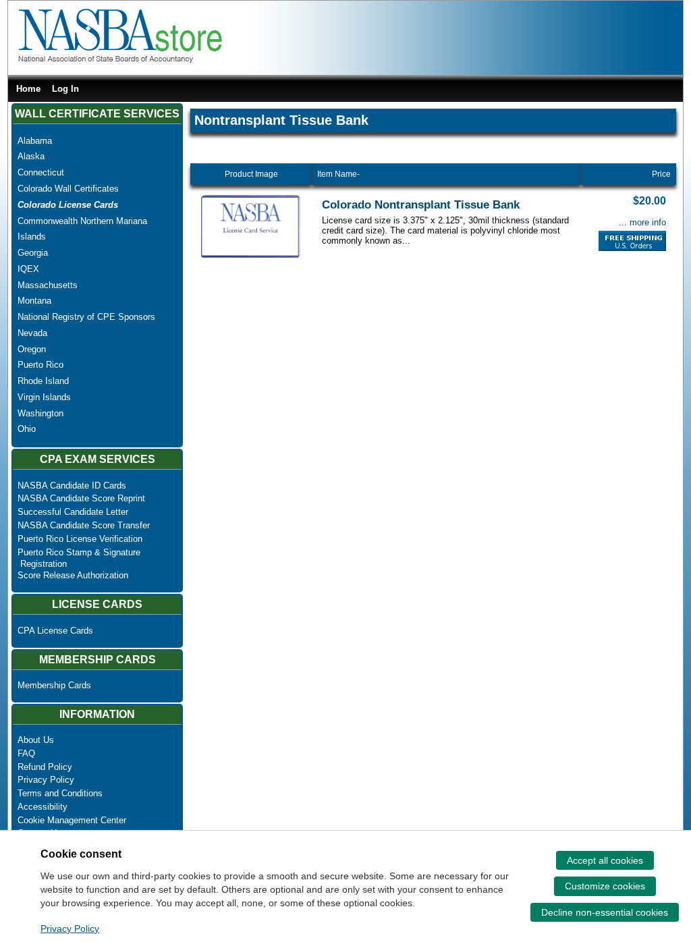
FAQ (26, 753)
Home (28, 89)
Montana (34, 301)
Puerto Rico (40, 365)
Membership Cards (54, 685)
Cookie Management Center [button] (72, 820)
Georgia (33, 253)
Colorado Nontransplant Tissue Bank (421, 204)
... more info (642, 222)
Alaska (31, 156)
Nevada (32, 333)
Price (661, 174)
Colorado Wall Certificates (68, 189)
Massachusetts (48, 285)
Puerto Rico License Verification (80, 539)
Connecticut (41, 172)
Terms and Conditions (60, 793)
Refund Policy (45, 767)
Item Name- (338, 174)
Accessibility (42, 807)
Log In (65, 89)
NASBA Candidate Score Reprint (81, 498)
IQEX (28, 269)
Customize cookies (605, 886)
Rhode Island (43, 381)
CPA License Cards (55, 631)
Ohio (27, 429)
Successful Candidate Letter (73, 512)
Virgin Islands (44, 397)
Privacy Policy (46, 780)
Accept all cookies (605, 860)
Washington (40, 413)
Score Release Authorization (73, 575)
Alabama (35, 141)
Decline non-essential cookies (604, 912)
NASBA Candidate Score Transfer (84, 525)
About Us (36, 740)
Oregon (32, 349)
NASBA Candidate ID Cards (72, 485)
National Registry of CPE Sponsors (86, 317)
